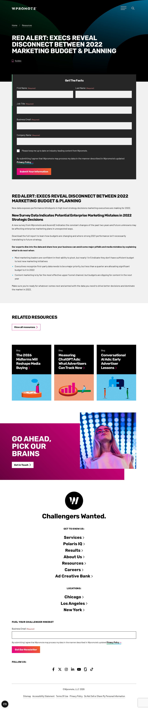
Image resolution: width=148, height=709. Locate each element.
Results (72, 550)
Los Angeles (73, 603)
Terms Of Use (62, 696)
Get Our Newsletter (26, 649)
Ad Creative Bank (72, 576)
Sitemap (27, 696)
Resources (27, 25)
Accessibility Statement (43, 696)
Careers (73, 569)
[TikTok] (92, 669)
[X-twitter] (60, 669)
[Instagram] (66, 669)
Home (14, 25)
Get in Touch (21, 465)
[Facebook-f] (53, 669)
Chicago (72, 597)
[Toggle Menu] (123, 8)
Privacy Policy (24, 162)
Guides (18, 60)
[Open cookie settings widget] (4, 704)
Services (73, 537)
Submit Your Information (34, 171)
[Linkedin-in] (72, 669)
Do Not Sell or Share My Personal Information (104, 696)
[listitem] (31, 373)
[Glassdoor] (85, 669)
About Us (73, 556)
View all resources (24, 327)
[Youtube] (79, 669)
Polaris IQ (72, 543)
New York (73, 609)
